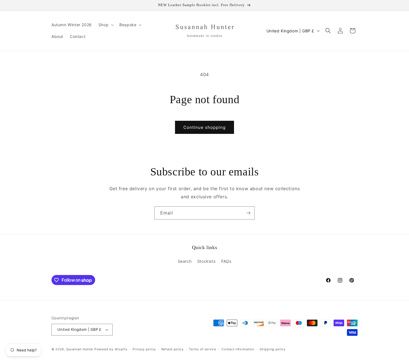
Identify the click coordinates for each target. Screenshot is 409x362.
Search (185, 261)
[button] (105, 25)
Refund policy (172, 349)
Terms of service (202, 349)
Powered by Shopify (110, 349)
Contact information (237, 349)
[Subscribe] (248, 212)
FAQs (226, 261)
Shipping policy (272, 349)
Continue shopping (204, 127)
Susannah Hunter (79, 349)
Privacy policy (144, 349)
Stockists (206, 261)
